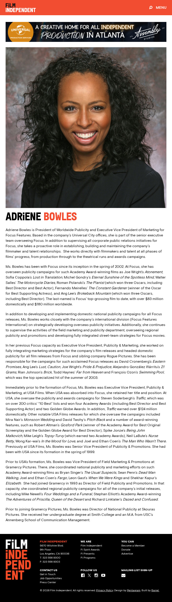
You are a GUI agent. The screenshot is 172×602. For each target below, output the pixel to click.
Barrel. (155, 590)
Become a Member (133, 545)
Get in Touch (48, 574)
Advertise (127, 553)
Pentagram (133, 590)
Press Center (48, 582)
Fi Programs (88, 557)
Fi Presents (88, 553)
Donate (125, 549)
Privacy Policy (104, 590)
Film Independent (91, 545)
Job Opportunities (51, 578)
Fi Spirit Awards (90, 549)
